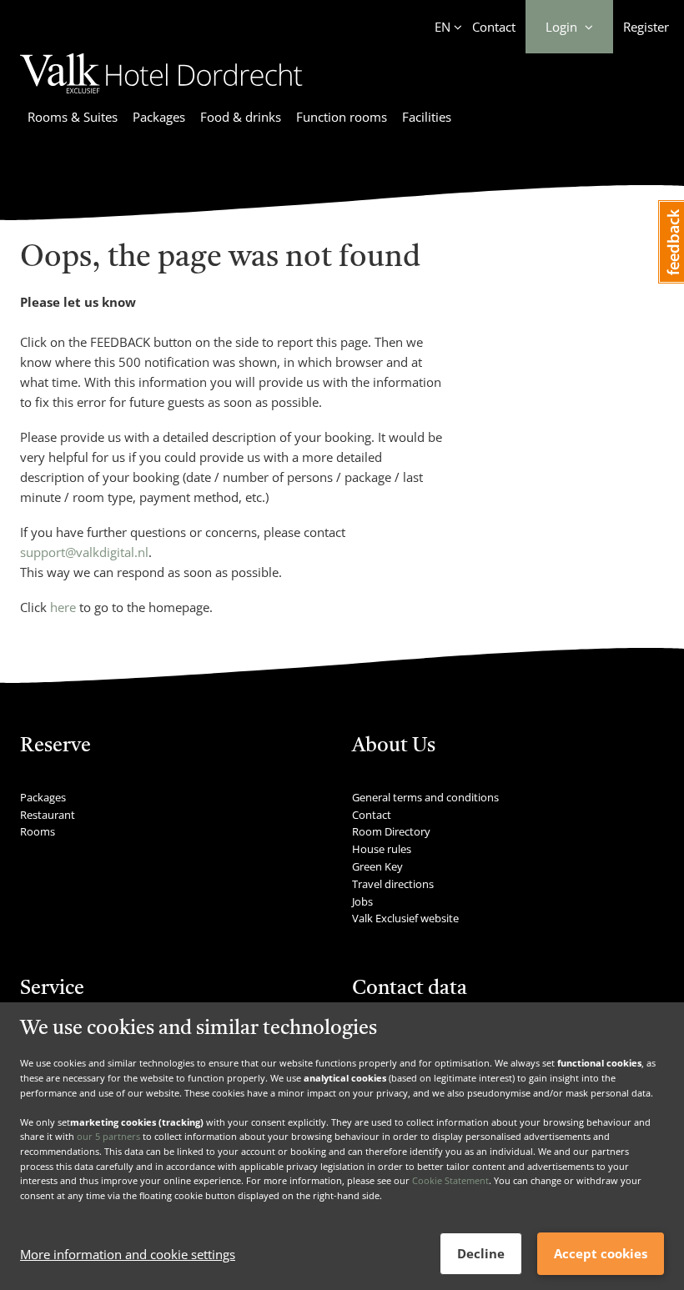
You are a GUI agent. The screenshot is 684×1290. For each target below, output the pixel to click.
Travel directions (393, 883)
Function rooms (341, 116)
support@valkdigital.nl (84, 552)
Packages (159, 116)
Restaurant (47, 814)
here (63, 607)
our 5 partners (108, 1136)
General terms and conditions (425, 797)
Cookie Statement (450, 1180)
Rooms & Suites (73, 116)
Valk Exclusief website (405, 918)
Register (646, 26)
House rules (381, 848)
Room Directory (391, 831)
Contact (494, 26)
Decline (481, 1253)
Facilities (426, 116)
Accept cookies (600, 1253)
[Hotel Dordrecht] (161, 96)
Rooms (37, 831)
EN (442, 26)
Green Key (377, 866)
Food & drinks (240, 116)
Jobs (362, 901)
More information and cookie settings (127, 1254)
